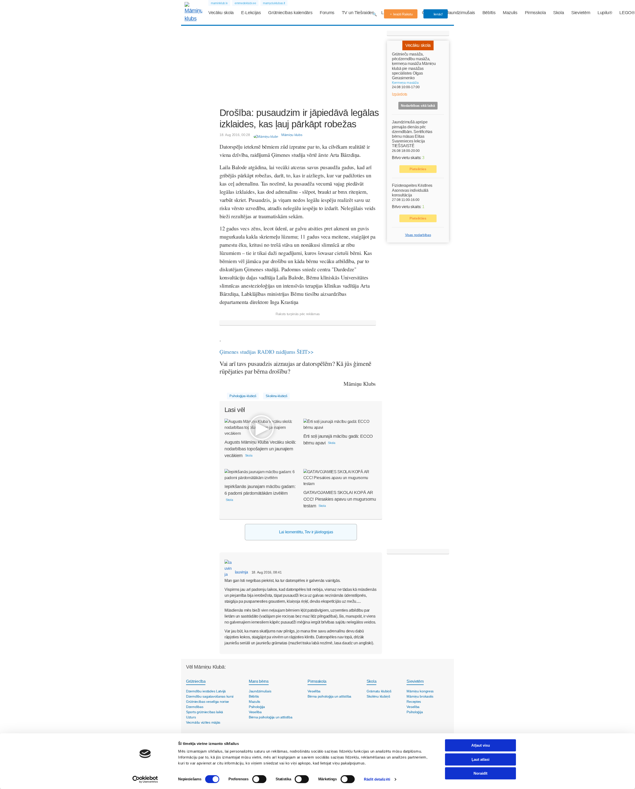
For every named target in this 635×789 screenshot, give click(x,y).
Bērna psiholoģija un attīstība (270, 717)
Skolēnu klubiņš (378, 696)
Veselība (255, 712)
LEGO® (627, 12)
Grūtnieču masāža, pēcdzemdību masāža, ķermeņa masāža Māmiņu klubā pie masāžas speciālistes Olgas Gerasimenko (414, 66)
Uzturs (191, 717)
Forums (327, 12)
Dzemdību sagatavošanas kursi (209, 696)
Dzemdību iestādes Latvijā (206, 691)
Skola (558, 12)
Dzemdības (194, 707)
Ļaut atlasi (480, 759)
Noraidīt (480, 773)
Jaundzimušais (460, 12)
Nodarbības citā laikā (418, 106)
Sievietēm (580, 12)
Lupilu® (605, 12)
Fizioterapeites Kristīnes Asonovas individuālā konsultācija (412, 190)
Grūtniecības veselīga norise (207, 702)
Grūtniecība (195, 681)
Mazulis (510, 12)
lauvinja (241, 572)
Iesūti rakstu (403, 14)
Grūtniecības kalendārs (290, 12)
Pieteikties (418, 169)
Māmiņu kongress (420, 691)
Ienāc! (438, 14)
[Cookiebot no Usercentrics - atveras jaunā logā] (145, 779)
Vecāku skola (221, 12)
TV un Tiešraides (358, 12)
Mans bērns (259, 681)
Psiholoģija (257, 707)
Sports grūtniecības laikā (204, 712)
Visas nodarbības (418, 235)
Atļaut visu (480, 745)
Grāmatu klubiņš (379, 691)
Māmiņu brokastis (420, 696)
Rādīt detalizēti (377, 779)
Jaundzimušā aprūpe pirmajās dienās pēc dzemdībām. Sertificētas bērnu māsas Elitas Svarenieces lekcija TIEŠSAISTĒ (412, 134)
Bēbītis (489, 12)
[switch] (259, 779)
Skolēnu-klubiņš (276, 396)
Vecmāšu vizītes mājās (203, 722)
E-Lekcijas (251, 12)
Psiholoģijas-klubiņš (242, 396)
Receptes (414, 702)
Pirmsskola (535, 12)
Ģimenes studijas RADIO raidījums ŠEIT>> (267, 351)
